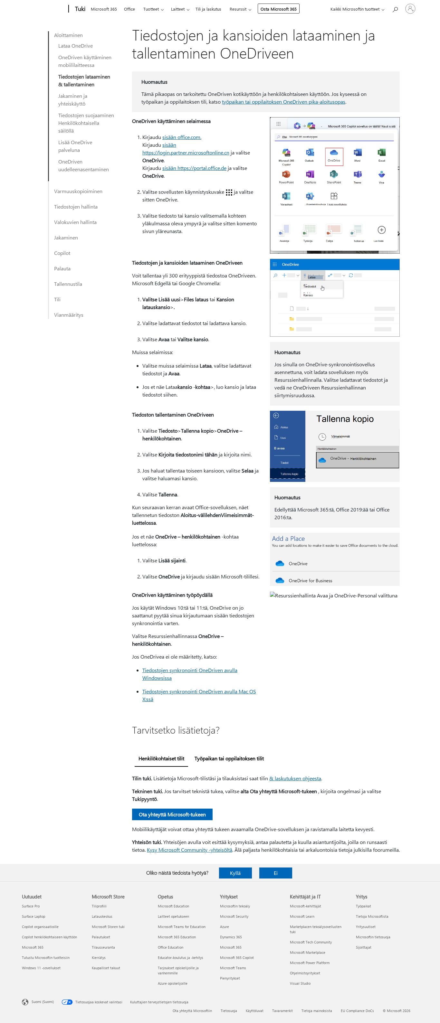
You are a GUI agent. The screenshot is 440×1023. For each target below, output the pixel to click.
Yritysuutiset (366, 926)
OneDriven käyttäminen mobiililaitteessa (84, 61)
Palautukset (101, 936)
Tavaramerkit (282, 1010)
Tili (57, 299)
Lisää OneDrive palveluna (75, 146)
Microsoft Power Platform (310, 962)
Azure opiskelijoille (172, 983)
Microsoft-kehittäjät (305, 906)
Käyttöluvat (254, 1010)
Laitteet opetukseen (173, 916)
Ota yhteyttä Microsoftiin (192, 1010)
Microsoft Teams (233, 967)
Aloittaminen (68, 35)
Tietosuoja (229, 1010)
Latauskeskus (102, 916)
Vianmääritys (68, 314)
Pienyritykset (230, 978)
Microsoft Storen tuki (108, 926)
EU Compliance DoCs (357, 1010)
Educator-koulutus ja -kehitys (180, 957)
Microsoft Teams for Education (182, 926)
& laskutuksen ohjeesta (295, 778)
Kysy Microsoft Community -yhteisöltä (189, 849)
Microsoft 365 (104, 9)
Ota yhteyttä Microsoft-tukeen (172, 814)
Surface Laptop (33, 916)
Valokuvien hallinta (75, 222)
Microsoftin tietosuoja (373, 936)
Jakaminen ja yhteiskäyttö (72, 99)
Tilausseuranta (103, 947)
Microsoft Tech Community (311, 942)
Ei (276, 872)
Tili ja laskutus (208, 9)
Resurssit (238, 9)
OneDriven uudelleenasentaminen (83, 165)
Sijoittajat (363, 947)
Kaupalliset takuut (106, 967)
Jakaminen (66, 237)
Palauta (62, 268)
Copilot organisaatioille (40, 926)
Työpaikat (363, 906)
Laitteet (178, 9)
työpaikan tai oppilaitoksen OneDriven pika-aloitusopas (283, 101)
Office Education (170, 947)
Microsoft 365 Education (177, 936)
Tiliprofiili (99, 906)
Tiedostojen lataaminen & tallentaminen (84, 80)
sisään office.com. (181, 137)
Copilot (62, 252)
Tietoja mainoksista (316, 1010)
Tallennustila (68, 283)
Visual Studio (300, 983)
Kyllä (235, 872)
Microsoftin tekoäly (235, 906)
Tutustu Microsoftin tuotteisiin (46, 957)
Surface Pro (31, 906)
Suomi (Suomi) (43, 1001)
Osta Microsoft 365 (279, 9)
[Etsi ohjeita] (395, 8)
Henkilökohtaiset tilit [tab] (161, 758)
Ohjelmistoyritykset (305, 973)
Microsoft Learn (302, 916)
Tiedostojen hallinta (76, 206)
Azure (224, 926)
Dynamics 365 (231, 936)
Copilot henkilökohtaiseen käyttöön (49, 936)
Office (129, 9)
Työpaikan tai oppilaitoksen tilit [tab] (229, 758)
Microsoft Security (234, 916)
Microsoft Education (173, 906)
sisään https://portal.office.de (194, 167)
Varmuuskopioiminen (78, 191)
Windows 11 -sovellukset (41, 967)
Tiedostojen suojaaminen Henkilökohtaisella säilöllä (86, 123)
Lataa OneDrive (75, 45)
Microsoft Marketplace (307, 952)
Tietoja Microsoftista (372, 916)
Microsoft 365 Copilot (237, 957)
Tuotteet (151, 9)
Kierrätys (99, 957)
